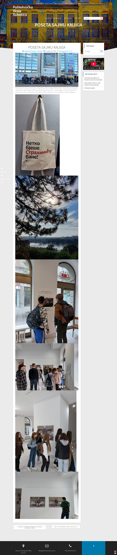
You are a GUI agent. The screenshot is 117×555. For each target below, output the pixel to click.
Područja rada (56, 11)
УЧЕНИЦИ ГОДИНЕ (89, 88)
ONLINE (78, 18)
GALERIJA (99, 11)
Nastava (48, 4)
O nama (39, 4)
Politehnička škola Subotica (23, 10)
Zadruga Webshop (53, 18)
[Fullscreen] (102, 68)
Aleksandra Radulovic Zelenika (33, 51)
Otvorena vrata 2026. (64, 4)
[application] (93, 64)
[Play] (85, 68)
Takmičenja (41, 11)
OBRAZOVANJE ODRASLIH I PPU (90, 4)
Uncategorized (63, 51)
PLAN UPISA (87, 11)
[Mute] (99, 68)
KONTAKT (68, 18)
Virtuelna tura (73, 11)
